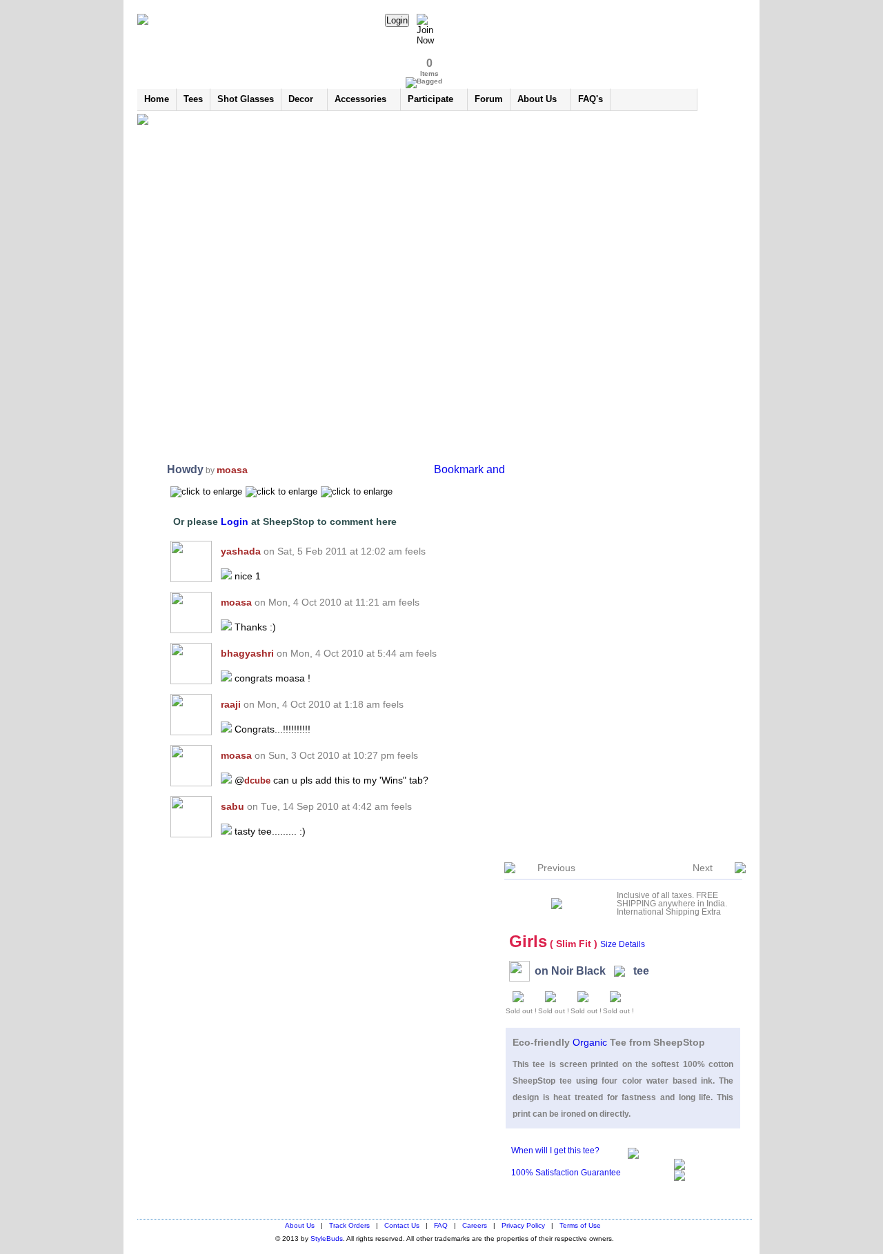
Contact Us (401, 1225)
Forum (489, 99)
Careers (474, 1225)
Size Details (622, 944)
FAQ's (590, 99)
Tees (193, 99)
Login (236, 521)
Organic (591, 1042)
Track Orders (349, 1225)
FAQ (441, 1225)
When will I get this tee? (555, 1150)
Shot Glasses (245, 99)
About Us (300, 1225)
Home (156, 99)
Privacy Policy (523, 1225)
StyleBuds (326, 1238)
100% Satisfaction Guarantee (566, 1172)
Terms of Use (580, 1225)
